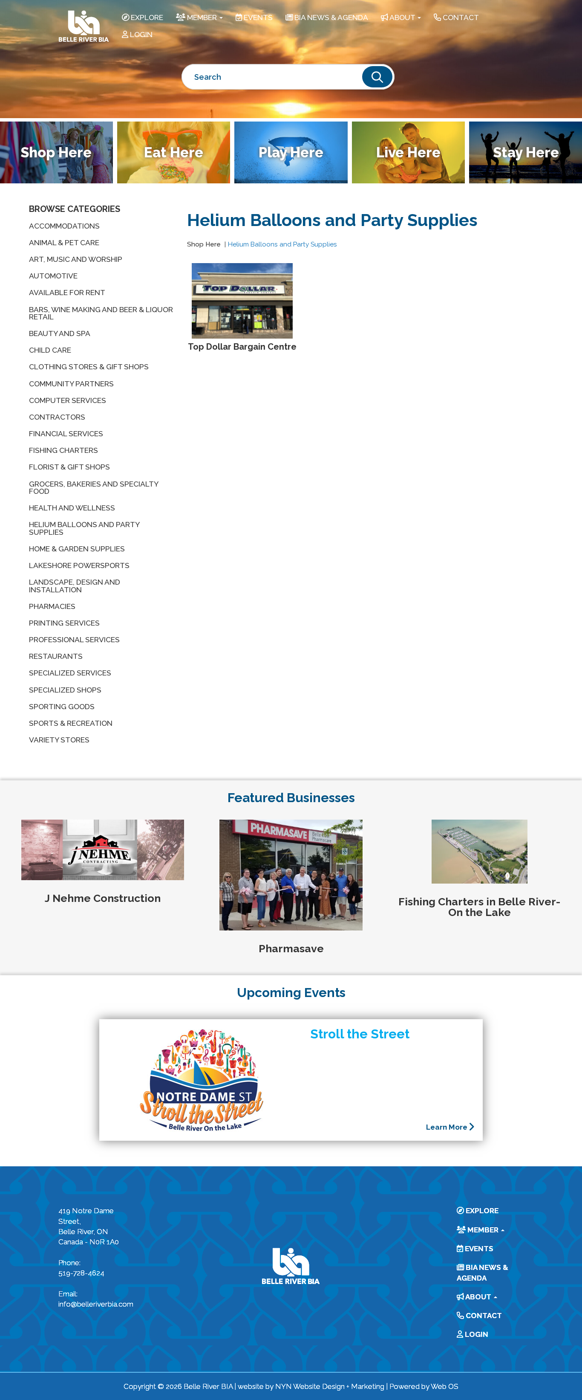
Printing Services (64, 623)
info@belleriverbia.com (91, 1304)
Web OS (444, 1386)
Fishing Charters (63, 450)
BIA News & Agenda (330, 17)
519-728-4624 (81, 1273)
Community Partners (71, 384)
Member (202, 17)
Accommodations (64, 226)
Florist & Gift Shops (69, 467)
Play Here (291, 152)
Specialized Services (70, 673)
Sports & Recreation (70, 723)
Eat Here (173, 152)
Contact (460, 17)
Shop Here (204, 244)
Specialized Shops (65, 690)
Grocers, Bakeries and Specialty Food (93, 488)
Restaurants (56, 656)
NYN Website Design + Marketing (329, 1386)
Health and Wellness (72, 508)
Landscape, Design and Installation (74, 586)
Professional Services (74, 639)
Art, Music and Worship (75, 259)
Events (257, 17)
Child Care (50, 350)
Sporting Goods (62, 706)
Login (140, 34)
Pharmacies (52, 606)
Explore (146, 17)
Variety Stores (59, 740)
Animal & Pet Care (64, 242)
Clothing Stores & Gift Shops (89, 366)
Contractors (57, 417)
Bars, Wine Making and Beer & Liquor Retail (101, 313)
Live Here (408, 152)
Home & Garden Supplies (77, 549)
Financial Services (66, 433)
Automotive (53, 276)
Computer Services (67, 400)
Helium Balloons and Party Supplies (84, 528)
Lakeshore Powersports (79, 565)
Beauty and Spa (59, 333)
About (402, 17)
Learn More (447, 1127)
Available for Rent (67, 292)
